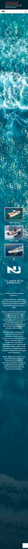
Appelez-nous (11, 6)
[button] (26, 11)
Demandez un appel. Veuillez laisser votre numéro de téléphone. (12, 3)
